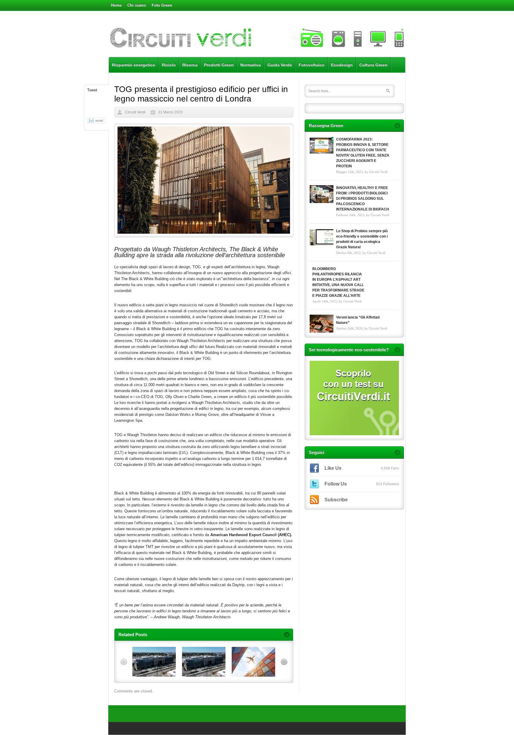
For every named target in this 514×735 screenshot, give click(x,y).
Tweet (92, 90)
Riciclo (169, 65)
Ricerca (190, 65)
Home (116, 5)
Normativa (250, 65)
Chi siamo (136, 5)
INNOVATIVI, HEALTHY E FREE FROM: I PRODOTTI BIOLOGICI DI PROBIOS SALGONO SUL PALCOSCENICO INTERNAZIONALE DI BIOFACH (362, 198)
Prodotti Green (219, 65)
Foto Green (162, 5)
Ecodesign (342, 65)
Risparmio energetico (133, 65)
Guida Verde (279, 65)
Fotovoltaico (312, 65)
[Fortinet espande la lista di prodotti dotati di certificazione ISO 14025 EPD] (203, 675)
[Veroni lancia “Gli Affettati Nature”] (321, 324)
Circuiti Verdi (135, 112)
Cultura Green (373, 65)
